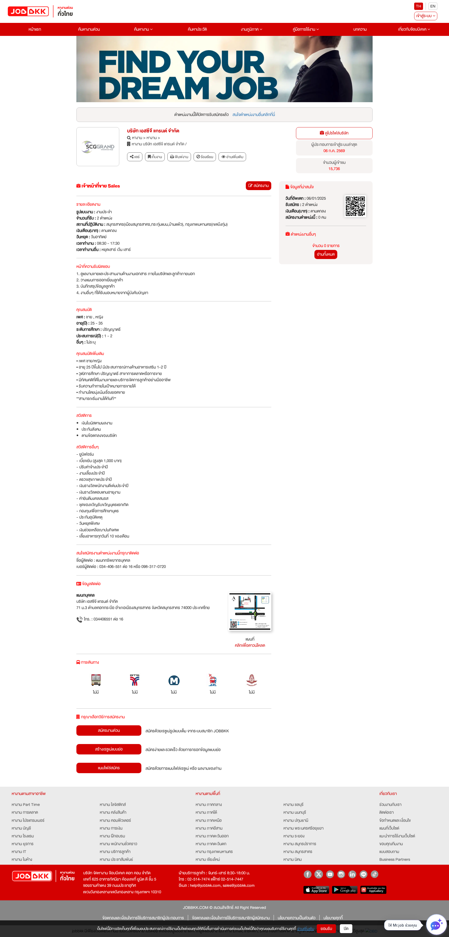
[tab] (232, 156)
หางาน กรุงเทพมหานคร (214, 852)
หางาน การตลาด (25, 812)
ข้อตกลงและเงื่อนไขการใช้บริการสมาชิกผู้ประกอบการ (143, 918)
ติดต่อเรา (386, 812)
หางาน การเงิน (111, 828)
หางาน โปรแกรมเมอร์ (28, 820)
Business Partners (394, 859)
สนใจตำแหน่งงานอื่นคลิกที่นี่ (254, 115)
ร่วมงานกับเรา (390, 805)
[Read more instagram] (341, 874)
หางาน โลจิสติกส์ (113, 805)
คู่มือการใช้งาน (304, 29)
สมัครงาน (261, 185)
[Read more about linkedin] (352, 874)
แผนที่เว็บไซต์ (389, 828)
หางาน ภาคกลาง (209, 805)
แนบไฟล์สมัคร (109, 768)
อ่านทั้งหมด (326, 254)
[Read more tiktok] (374, 874)
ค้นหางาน (142, 29)
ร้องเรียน (206, 157)
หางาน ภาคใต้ (206, 812)
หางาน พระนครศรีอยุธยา (303, 828)
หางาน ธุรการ (23, 844)
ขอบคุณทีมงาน (391, 844)
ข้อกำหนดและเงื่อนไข (395, 820)
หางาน (137, 138)
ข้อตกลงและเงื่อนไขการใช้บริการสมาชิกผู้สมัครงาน (231, 918)
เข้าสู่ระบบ (424, 15)
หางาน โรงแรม (23, 836)
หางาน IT (19, 852)
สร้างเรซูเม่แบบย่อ (109, 749)
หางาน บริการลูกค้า (115, 852)
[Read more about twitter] (318, 874)
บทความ (360, 29)
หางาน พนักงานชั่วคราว (118, 844)
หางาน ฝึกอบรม (112, 836)
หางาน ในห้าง (22, 859)
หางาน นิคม (292, 859)
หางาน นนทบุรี (294, 812)
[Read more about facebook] (307, 874)
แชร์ (137, 157)
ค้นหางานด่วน (89, 29)
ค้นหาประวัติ (197, 29)
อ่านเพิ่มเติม (305, 929)
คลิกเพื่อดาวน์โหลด (250, 645)
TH (418, 6)
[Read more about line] (363, 874)
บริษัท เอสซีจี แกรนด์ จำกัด (153, 131)
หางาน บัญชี (21, 828)
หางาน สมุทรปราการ (299, 844)
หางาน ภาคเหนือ (209, 820)
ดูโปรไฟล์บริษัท (336, 133)
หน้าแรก (35, 29)
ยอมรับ (326, 928)
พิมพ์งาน (181, 157)
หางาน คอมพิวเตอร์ (115, 820)
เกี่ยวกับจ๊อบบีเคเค (412, 29)
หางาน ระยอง (294, 836)
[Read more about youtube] (330, 874)
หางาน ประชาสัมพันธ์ (116, 859)
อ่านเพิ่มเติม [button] (234, 157)
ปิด (346, 928)
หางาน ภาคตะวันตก (211, 844)
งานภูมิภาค (250, 29)
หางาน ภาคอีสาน (209, 828)
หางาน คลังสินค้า (113, 812)
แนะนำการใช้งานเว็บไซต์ (397, 836)
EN (432, 6)
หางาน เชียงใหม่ (208, 859)
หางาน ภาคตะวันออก (212, 836)
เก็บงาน (156, 157)
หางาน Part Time (26, 805)
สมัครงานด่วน (109, 730)
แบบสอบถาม (389, 852)
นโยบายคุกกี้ (333, 918)
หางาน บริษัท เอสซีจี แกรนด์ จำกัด (158, 144)
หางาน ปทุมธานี (295, 820)
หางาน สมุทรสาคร (297, 852)
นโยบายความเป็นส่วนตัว (296, 918)
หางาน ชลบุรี (293, 805)
